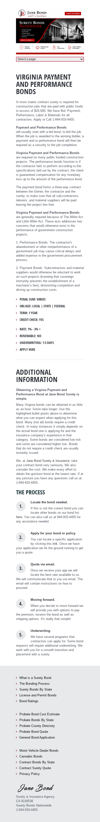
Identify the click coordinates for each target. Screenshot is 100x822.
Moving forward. (43, 600)
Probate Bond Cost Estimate (39, 714)
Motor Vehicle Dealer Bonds (38, 750)
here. (19, 517)
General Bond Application (37, 737)
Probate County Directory (37, 725)
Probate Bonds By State (36, 720)
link (55, 543)
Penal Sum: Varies (33, 299)
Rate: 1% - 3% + (30, 329)
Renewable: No (30, 336)
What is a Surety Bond (35, 677)
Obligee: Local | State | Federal (42, 306)
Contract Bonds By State (37, 762)
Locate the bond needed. (49, 502)
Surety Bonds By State (35, 689)
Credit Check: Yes (32, 320)
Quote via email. (43, 564)
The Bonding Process (34, 683)
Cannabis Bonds (30, 756)
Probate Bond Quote (33, 731)
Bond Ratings (28, 701)
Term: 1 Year (28, 313)
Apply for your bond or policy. (53, 533)
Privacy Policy (29, 773)
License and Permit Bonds (38, 695)
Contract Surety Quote (35, 768)
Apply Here (27, 349)
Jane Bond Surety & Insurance (47, 461)
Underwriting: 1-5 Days (37, 343)
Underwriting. (41, 631)
